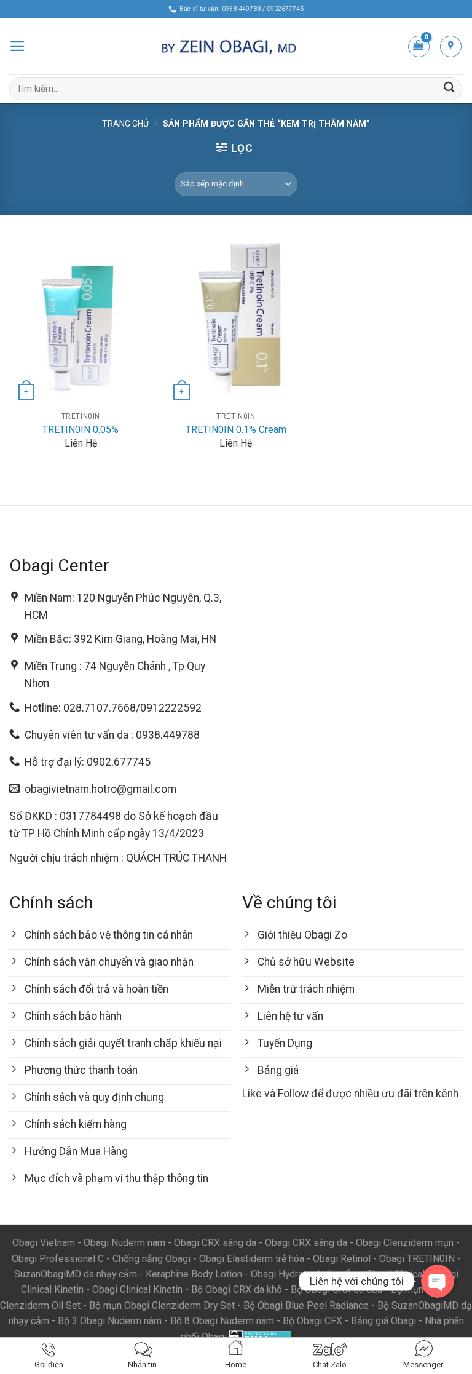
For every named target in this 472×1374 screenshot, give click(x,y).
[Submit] (449, 88)
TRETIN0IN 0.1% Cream (236, 429)
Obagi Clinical (395, 1274)
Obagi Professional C (59, 1259)
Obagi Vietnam (43, 1243)
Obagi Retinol (342, 1259)
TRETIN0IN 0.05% (80, 429)
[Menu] (17, 46)
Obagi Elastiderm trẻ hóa (251, 1259)
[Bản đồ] (451, 46)
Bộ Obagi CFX (312, 1321)
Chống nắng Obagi (151, 1259)
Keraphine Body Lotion (194, 1274)
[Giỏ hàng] (419, 46)
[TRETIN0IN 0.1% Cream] (235, 319)
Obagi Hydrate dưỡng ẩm (304, 1274)
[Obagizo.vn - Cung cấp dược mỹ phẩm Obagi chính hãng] (236, 46)
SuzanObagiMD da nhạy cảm (75, 1274)
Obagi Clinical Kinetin (137, 1289)
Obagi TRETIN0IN (417, 1259)
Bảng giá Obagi (383, 1321)
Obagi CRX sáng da (215, 1243)
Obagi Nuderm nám (124, 1243)
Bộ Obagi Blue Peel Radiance (306, 1305)
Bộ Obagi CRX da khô (236, 1289)
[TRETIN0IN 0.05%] (80, 319)
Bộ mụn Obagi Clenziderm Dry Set (162, 1305)
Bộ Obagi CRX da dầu (336, 1289)
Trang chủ (125, 124)
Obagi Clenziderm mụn (405, 1243)
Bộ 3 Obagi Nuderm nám (110, 1321)
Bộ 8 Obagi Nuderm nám (222, 1321)
